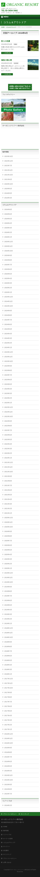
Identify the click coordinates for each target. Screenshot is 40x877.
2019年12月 (8, 573)
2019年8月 (8, 591)
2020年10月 (8, 184)
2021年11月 (8, 170)
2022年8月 (8, 426)
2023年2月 (8, 398)
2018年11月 (8, 633)
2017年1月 (8, 729)
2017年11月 (8, 683)
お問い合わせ (7, 862)
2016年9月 (8, 193)
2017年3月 (8, 720)
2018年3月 (8, 669)
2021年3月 (8, 504)
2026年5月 (8, 219)
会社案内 (6, 850)
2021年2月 (8, 508)
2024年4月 (8, 333)
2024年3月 (8, 338)
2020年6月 (8, 545)
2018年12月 (8, 628)
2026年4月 (8, 223)
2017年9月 (8, 692)
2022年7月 (8, 165)
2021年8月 (8, 481)
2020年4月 (8, 554)
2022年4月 (8, 444)
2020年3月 (8, 559)
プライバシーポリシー (10, 814)
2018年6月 (8, 656)
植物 (15, 44)
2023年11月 (8, 357)
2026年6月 (8, 214)
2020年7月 (8, 541)
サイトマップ (25, 814)
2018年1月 (8, 674)
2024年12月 (8, 297)
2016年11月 (8, 738)
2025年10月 (8, 251)
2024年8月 (8, 315)
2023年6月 (8, 379)
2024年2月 (8, 343)
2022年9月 (8, 421)
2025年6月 (8, 269)
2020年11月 (8, 522)
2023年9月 (8, 366)
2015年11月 (8, 775)
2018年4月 (8, 665)
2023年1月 (8, 403)
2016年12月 (8, 734)
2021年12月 (8, 462)
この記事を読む (7, 53)
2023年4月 (8, 389)
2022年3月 (8, 448)
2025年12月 (8, 241)
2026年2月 (8, 232)
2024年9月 (8, 310)
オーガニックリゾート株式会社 (20, 869)
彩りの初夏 (5, 41)
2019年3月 (8, 614)
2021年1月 (8, 513)
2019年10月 (8, 582)
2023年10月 (8, 156)
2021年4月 (8, 499)
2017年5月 (8, 711)
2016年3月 (8, 198)
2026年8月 (8, 209)
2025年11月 (8, 246)
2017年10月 (8, 688)
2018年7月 (8, 651)
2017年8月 (8, 697)
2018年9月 (8, 642)
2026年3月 (8, 228)
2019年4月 (8, 610)
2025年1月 (8, 292)
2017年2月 (8, 725)
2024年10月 (8, 306)
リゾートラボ (7, 834)
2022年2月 (8, 453)
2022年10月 (8, 416)
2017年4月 (8, 715)
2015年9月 (8, 784)
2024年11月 (8, 301)
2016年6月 (8, 761)
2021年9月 (8, 476)
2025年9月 (8, 255)
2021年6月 (8, 179)
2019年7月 (8, 596)
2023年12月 (8, 352)
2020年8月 (8, 536)
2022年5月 (8, 439)
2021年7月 (8, 485)
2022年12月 (8, 161)
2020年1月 (8, 568)
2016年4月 (8, 771)
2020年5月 (8, 188)
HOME (5, 826)
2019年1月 (8, 623)
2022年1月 (8, 458)
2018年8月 (8, 646)
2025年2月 (8, 288)
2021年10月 (8, 175)
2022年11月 (8, 412)
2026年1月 (8, 237)
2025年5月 (8, 274)
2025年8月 (8, 260)
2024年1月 (8, 347)
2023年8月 (8, 370)
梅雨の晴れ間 (6, 60)
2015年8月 (8, 789)
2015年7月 (8, 794)
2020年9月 (8, 531)
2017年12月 (8, 679)
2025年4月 (8, 278)
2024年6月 (8, 324)
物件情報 (6, 830)
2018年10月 (8, 637)
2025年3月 (8, 283)
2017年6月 (8, 706)
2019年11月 (8, 577)
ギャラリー (6, 846)
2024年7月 (8, 320)
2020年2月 (8, 564)
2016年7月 (8, 757)
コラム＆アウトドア (9, 842)
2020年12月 (8, 517)
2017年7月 (8, 702)
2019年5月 (8, 605)
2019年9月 (8, 587)
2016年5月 (8, 766)
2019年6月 (8, 600)
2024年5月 (8, 329)
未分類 (16, 63)
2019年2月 (8, 619)
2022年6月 (8, 435)
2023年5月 (8, 384)
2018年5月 (8, 660)
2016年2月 (8, 805)
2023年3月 (8, 393)
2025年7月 (8, 264)
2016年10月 (8, 743)
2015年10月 (8, 780)
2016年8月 (8, 752)
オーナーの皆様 (8, 838)
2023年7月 (8, 375)
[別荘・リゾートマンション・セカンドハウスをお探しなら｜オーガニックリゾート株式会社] (20, 4)
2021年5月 (8, 495)
